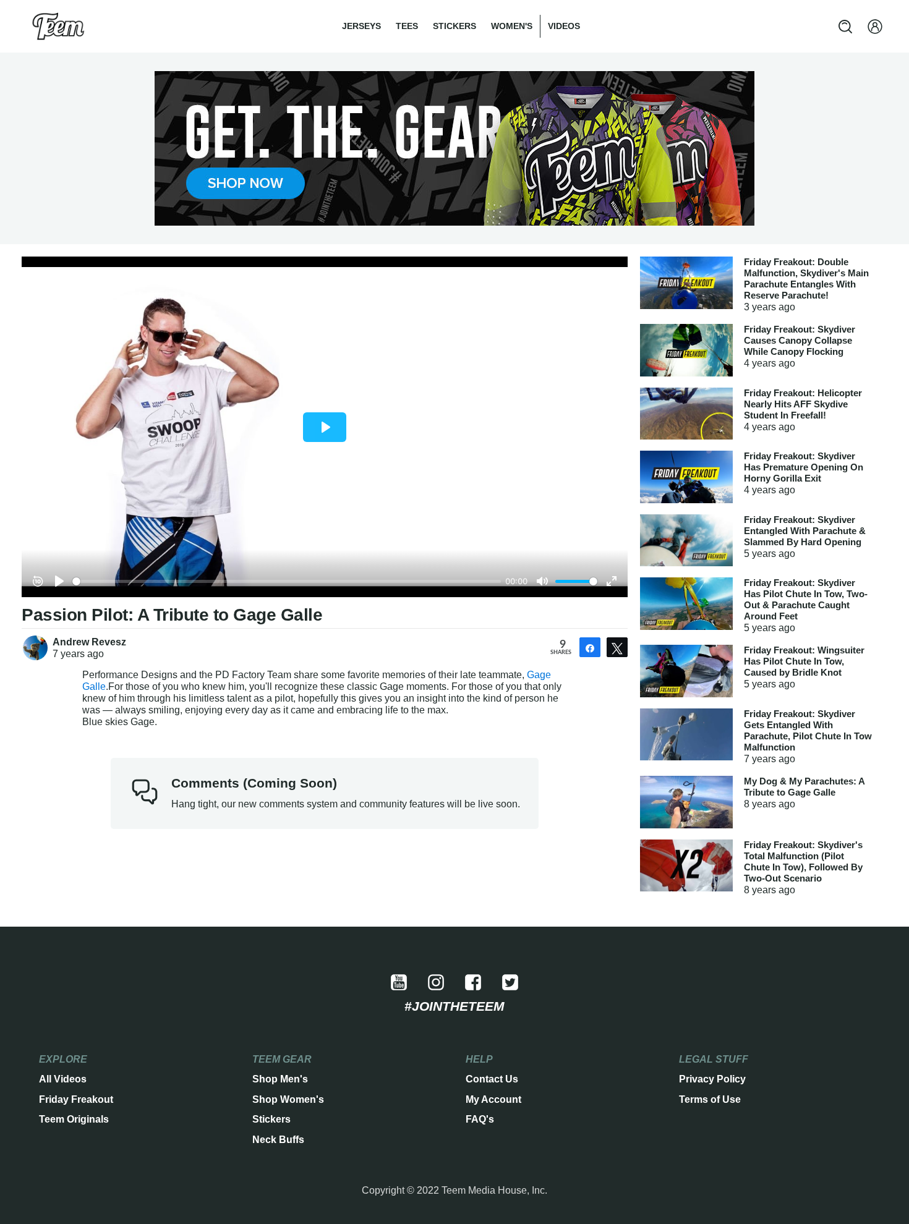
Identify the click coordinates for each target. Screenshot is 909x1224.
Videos (564, 26)
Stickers (454, 26)
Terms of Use (710, 1099)
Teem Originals (74, 1119)
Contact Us (492, 1079)
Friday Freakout (76, 1099)
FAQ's (480, 1119)
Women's (511, 26)
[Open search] (845, 26)
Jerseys (361, 26)
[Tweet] (617, 647)
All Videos (63, 1079)
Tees (407, 26)
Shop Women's (288, 1099)
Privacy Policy (712, 1079)
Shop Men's (280, 1079)
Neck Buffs (278, 1139)
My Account (493, 1099)
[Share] (590, 647)
